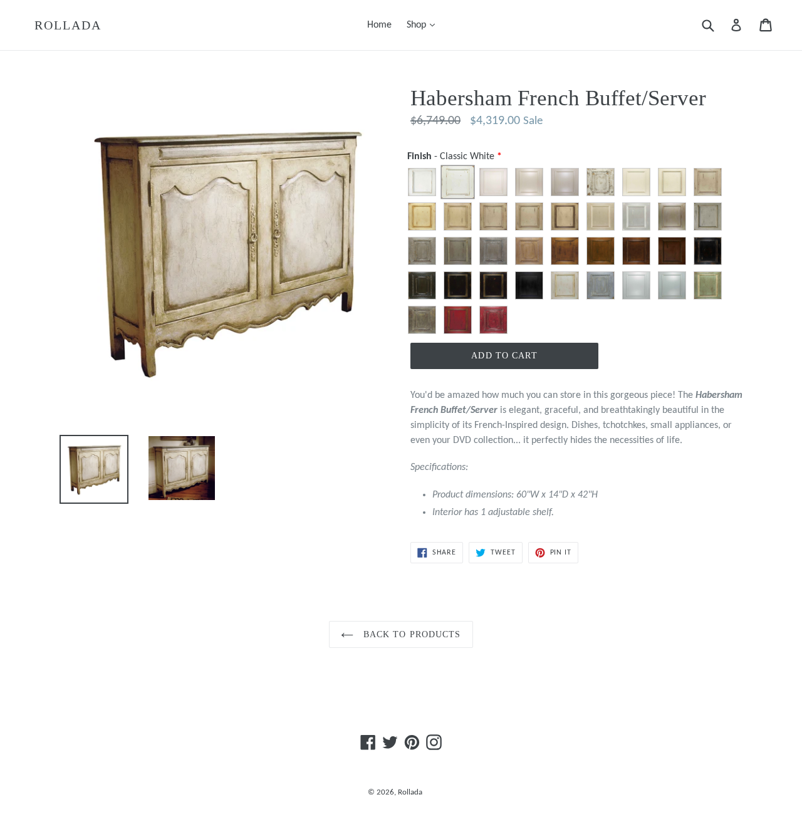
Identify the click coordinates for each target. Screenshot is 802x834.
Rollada (68, 25)
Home (379, 25)
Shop (424, 24)
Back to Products (410, 634)
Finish (450, 157)
